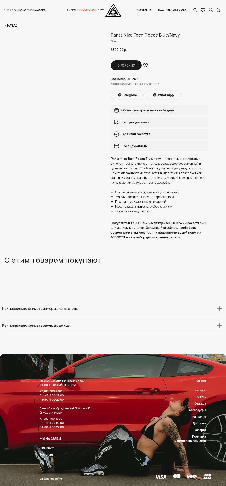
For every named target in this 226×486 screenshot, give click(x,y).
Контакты (199, 417)
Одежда (200, 403)
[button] (195, 10)
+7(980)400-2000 (51, 391)
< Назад (10, 25)
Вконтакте (47, 448)
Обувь (201, 397)
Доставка (199, 423)
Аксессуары (197, 410)
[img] (218, 10)
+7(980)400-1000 (51, 419)
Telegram (46, 454)
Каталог (200, 390)
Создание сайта (51, 479)
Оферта (200, 430)
